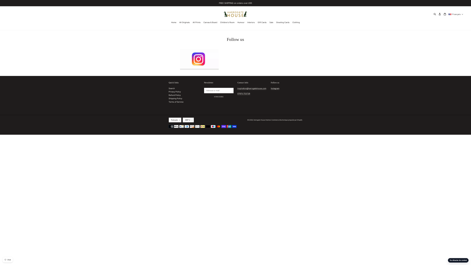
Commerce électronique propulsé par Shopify (286, 120)
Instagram (275, 88)
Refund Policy (175, 95)
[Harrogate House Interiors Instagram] (199, 68)
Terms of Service (176, 102)
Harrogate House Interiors (262, 120)
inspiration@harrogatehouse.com (251, 88)
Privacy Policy (175, 92)
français (174, 120)
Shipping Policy (175, 98)
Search (172, 88)
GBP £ (187, 120)
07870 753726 (243, 93)
